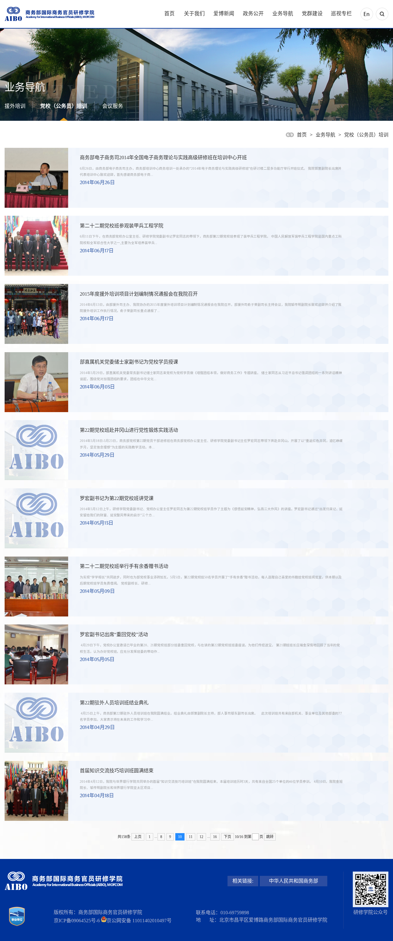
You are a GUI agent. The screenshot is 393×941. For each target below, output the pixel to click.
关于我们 (194, 14)
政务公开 (253, 14)
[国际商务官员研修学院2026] (49, 14)
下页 (227, 837)
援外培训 (15, 106)
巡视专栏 (341, 14)
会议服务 (112, 106)
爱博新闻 (223, 14)
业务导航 (282, 14)
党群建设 (312, 14)
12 (201, 837)
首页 (169, 14)
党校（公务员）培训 (63, 106)
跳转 (270, 837)
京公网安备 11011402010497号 (139, 920)
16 (215, 837)
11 (191, 837)
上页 (138, 837)
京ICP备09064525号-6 (77, 920)
